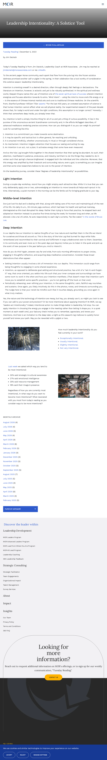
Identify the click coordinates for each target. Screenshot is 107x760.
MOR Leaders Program (12, 537)
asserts (42, 104)
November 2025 (10, 461)
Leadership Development (17, 530)
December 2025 (10, 457)
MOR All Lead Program (12, 550)
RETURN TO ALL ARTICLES (55, 45)
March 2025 (8, 496)
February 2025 (9, 500)
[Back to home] (8, 4)
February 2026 (9, 448)
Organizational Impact (12, 581)
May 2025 (7, 487)
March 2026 (8, 444)
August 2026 (9, 422)
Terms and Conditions (11, 626)
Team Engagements (11, 576)
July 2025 (7, 479)
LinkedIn (41, 70)
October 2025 (9, 466)
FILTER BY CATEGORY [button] (13, 509)
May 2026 (7, 435)
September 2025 (10, 470)
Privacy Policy (8, 622)
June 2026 (8, 431)
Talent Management (11, 585)
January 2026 (9, 453)
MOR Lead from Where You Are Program (19, 546)
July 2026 (7, 427)
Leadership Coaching (11, 555)
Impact (7, 603)
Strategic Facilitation (11, 572)
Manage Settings (40, 755)
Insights (7, 611)
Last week (12, 366)
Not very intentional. (69, 348)
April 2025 (7, 491)
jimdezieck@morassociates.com (17, 70)
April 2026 (8, 440)
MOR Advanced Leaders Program (16, 542)
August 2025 (9, 474)
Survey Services (9, 589)
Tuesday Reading (10, 52)
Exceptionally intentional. (72, 338)
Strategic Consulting (15, 565)
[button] (103, 4)
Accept (9, 755)
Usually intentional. (69, 341)
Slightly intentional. (69, 345)
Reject (22, 755)
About (6, 595)
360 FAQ (6, 631)
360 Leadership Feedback (13, 559)
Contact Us (53, 677)
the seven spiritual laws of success (70, 94)
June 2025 (8, 483)
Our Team (7, 618)
